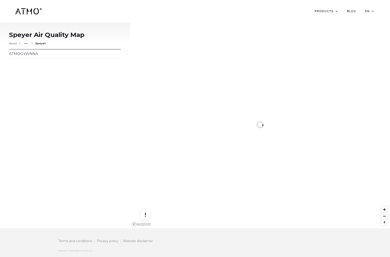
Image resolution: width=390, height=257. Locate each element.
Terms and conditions (75, 241)
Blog (351, 11)
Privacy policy (107, 241)
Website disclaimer (138, 241)
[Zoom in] (384, 209)
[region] (260, 125)
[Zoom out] (384, 216)
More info (150, 200)
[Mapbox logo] (141, 224)
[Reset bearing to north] (384, 222)
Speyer (40, 43)
